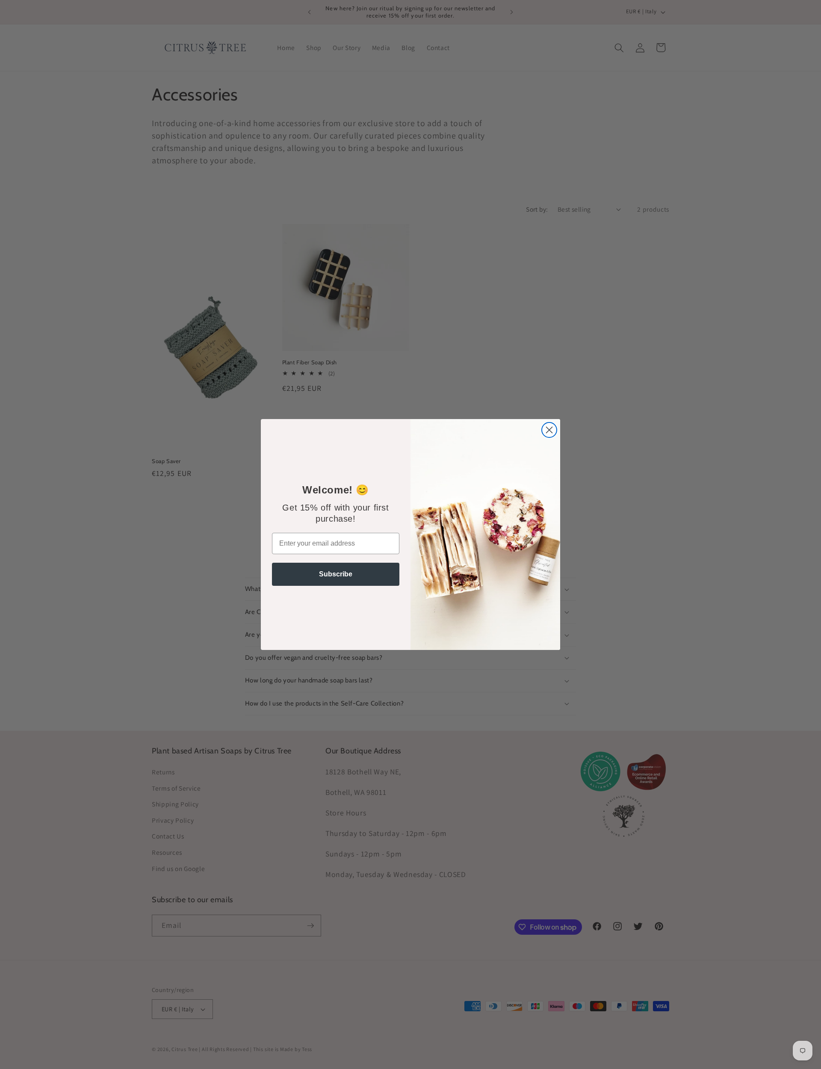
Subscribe (335, 574)
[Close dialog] (549, 429)
